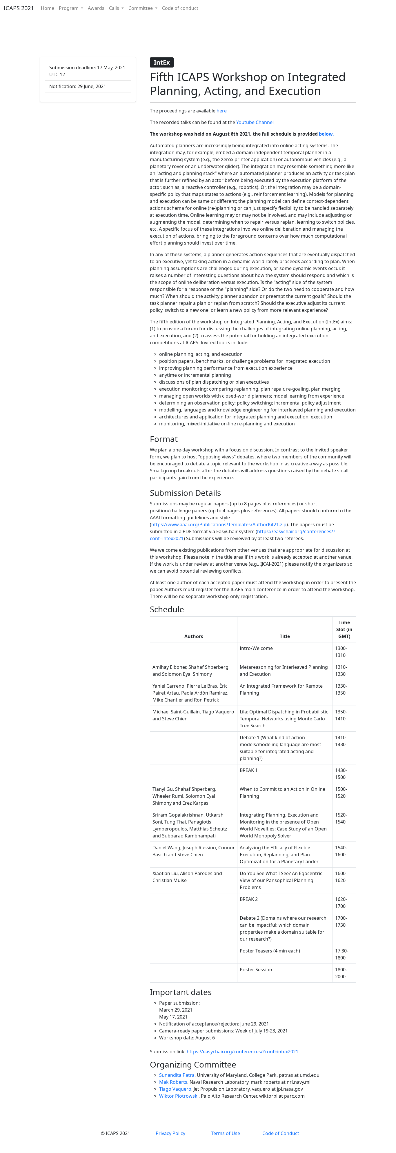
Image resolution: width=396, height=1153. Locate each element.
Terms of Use (225, 1133)
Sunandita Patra (177, 1075)
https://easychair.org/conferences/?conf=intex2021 (242, 1051)
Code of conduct (180, 8)
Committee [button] (141, 8)
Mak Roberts (173, 1082)
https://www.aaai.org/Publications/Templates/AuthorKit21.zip (218, 524)
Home (47, 8)
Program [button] (69, 8)
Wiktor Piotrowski (179, 1096)
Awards (96, 8)
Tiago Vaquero (175, 1089)
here (222, 111)
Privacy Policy (170, 1133)
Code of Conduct (280, 1133)
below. (326, 134)
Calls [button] (114, 8)
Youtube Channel (255, 122)
